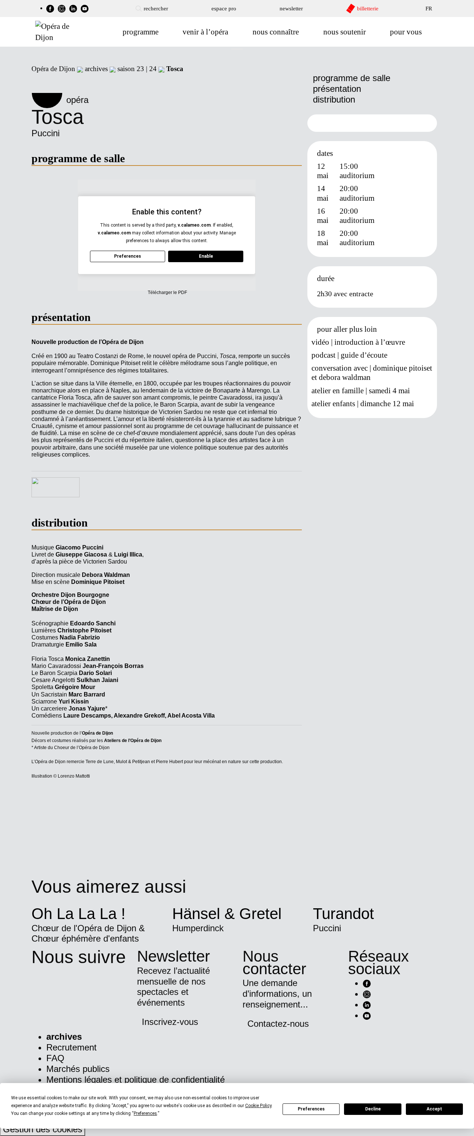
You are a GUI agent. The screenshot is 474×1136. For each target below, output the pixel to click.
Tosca (174, 69)
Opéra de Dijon (53, 69)
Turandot (343, 913)
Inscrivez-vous (170, 1022)
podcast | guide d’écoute (349, 355)
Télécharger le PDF (167, 292)
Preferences (311, 1109)
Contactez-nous (278, 1024)
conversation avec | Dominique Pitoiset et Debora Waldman (371, 373)
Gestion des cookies (42, 1129)
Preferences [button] (145, 1113)
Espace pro (223, 8)
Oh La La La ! (78, 913)
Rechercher (156, 8)
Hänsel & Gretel (226, 913)
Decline (373, 1109)
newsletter (291, 8)
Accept (434, 1109)
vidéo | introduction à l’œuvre (358, 342)
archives (96, 69)
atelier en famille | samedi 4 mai (360, 390)
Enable (206, 256)
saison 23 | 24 (137, 69)
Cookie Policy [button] (258, 1105)
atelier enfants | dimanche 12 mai (362, 403)
